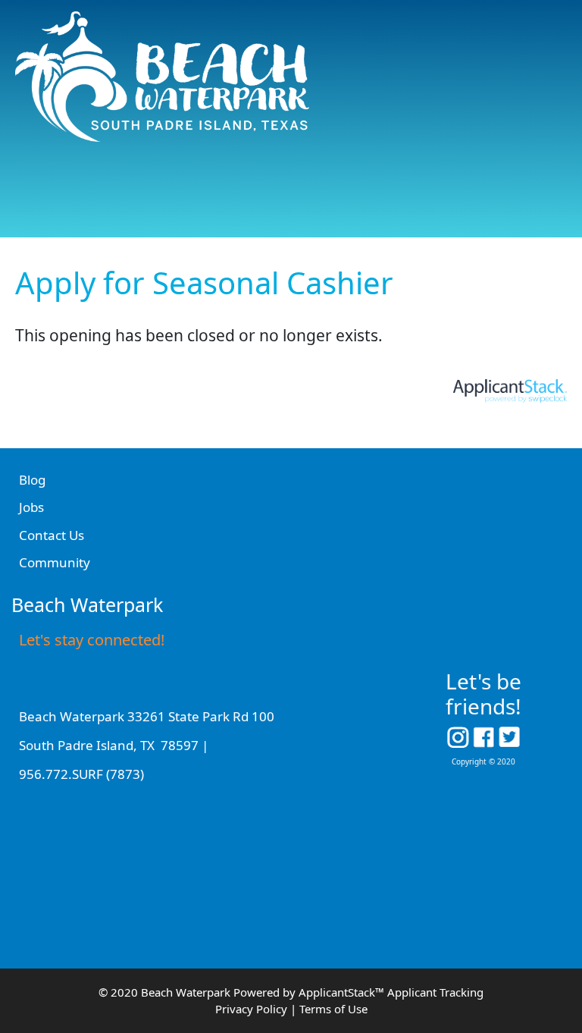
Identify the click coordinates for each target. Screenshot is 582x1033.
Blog (32, 479)
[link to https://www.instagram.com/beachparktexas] (458, 735)
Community (54, 562)
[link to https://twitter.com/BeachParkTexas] (510, 735)
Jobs (31, 507)
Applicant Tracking (435, 992)
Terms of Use (333, 1008)
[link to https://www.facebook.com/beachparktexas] (484, 735)
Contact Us (51, 535)
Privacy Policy (251, 1008)
